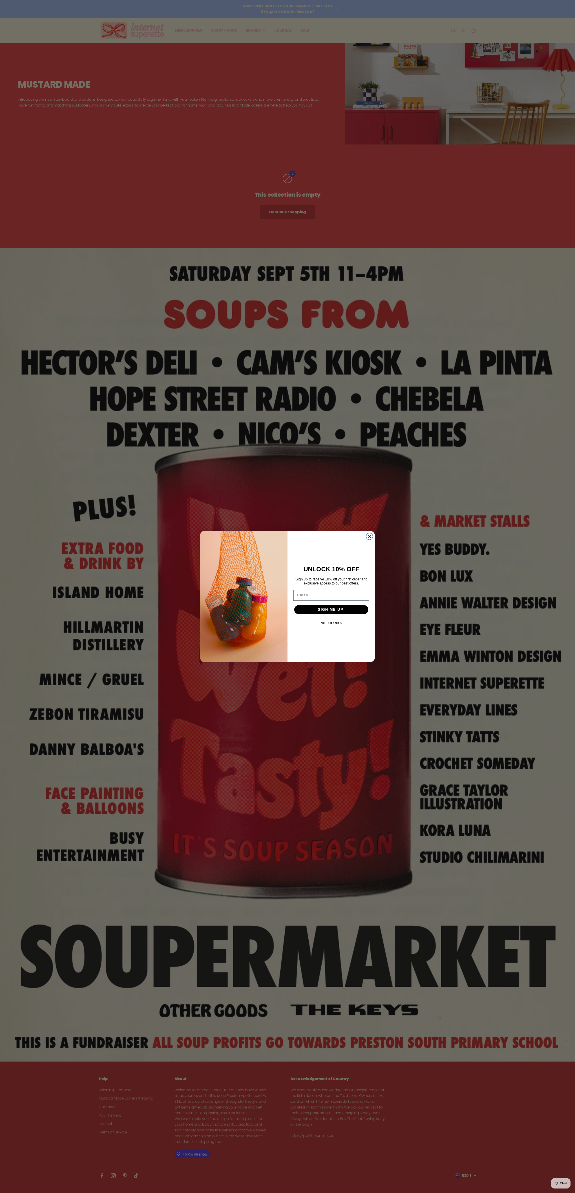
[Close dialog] (369, 536)
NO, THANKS (331, 623)
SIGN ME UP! (331, 609)
